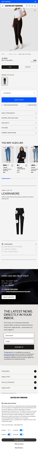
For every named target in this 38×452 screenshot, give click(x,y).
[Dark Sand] (18, 165)
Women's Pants (13, 54)
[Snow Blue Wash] (6, 165)
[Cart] (35, 6)
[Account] (32, 6)
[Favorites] (29, 6)
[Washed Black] (32, 165)
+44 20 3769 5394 (11, 289)
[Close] (35, 1)
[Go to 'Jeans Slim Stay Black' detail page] (5, 81)
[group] (19, 29)
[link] (16, 212)
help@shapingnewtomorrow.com (18, 291)
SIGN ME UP (19, 347)
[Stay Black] (4, 165)
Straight (28, 67)
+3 (36, 165)
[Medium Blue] (3, 165)
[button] (12, 165)
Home (3, 54)
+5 (8, 165)
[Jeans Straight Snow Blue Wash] (8, 154)
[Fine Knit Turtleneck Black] (21, 154)
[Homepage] (14, 6)
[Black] (17, 165)
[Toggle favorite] (35, 10)
